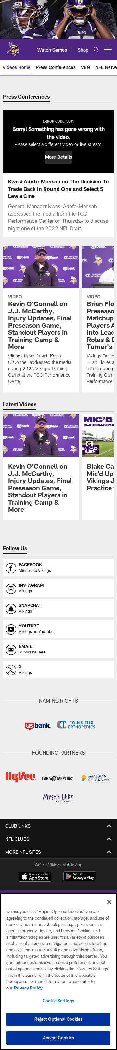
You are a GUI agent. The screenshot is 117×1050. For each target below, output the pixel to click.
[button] (58, 157)
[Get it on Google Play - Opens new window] (79, 880)
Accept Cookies (58, 1037)
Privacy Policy (28, 987)
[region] (58, 971)
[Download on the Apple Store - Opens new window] (35, 877)
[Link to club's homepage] (13, 47)
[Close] (109, 902)
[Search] (96, 49)
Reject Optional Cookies (58, 1019)
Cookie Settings (58, 1000)
